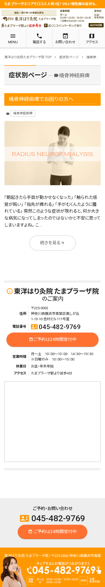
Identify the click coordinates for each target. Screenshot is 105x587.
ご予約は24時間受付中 (52, 339)
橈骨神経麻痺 (23, 113)
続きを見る (52, 242)
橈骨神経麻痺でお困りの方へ (41, 99)
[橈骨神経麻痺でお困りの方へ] (52, 153)
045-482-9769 (56, 327)
